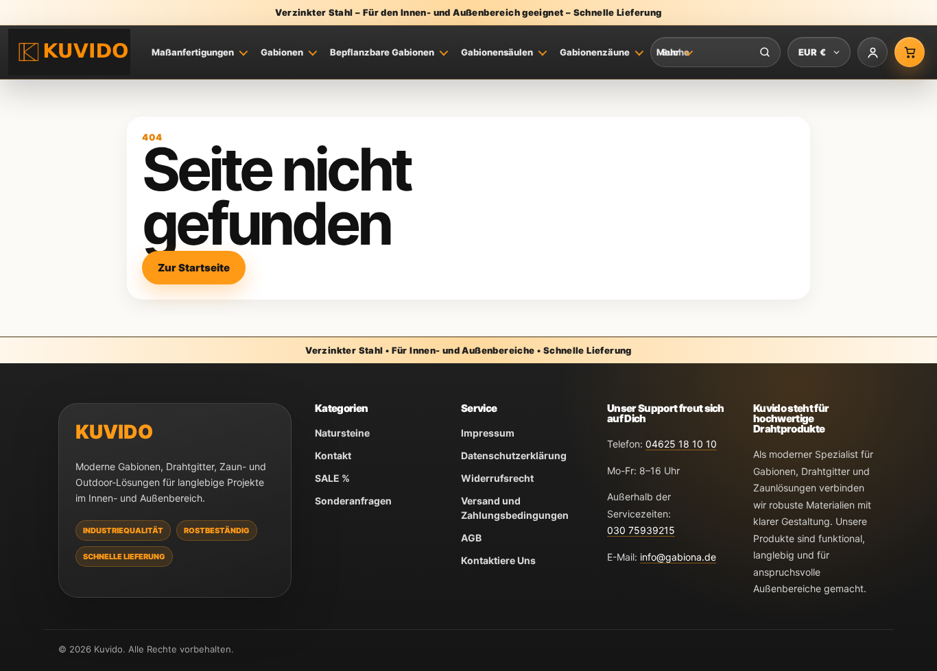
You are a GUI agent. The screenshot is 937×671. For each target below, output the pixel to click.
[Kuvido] (69, 52)
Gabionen (282, 52)
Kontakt (333, 455)
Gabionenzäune (595, 52)
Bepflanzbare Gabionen (382, 52)
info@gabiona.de (678, 557)
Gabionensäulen (497, 52)
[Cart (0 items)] (909, 52)
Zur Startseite (194, 267)
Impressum (487, 433)
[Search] (765, 52)
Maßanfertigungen (193, 52)
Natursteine (342, 433)
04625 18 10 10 (681, 444)
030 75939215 (641, 530)
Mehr (667, 52)
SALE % (332, 478)
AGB (471, 538)
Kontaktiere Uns (498, 560)
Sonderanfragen (353, 501)
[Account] (872, 52)
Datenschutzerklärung (514, 455)
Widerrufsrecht (497, 478)
